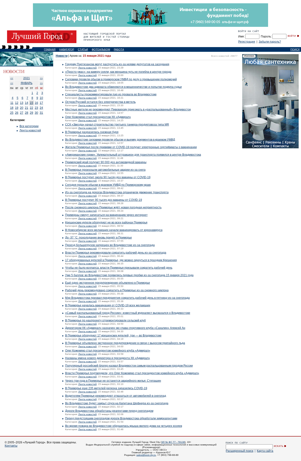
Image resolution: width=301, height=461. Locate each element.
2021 (26, 78)
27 (21, 112)
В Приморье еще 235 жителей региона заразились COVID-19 (106, 388)
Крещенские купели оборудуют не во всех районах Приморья (106, 222)
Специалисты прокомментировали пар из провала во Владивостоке (111, 94)
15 (31, 103)
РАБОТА (119, 49)
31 (41, 112)
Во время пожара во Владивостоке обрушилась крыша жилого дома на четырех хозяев (123, 426)
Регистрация (246, 41)
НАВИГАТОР (66, 49)
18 (11, 107)
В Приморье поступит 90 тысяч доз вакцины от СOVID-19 (103, 200)
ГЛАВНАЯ (49, 49)
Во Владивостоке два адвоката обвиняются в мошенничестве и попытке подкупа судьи (123, 87)
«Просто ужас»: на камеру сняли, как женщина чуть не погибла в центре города (118, 71)
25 (11, 112)
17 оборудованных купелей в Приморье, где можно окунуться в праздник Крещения (121, 260)
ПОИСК (295, 49)
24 (41, 107)
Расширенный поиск (239, 451)
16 (36, 103)
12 (16, 103)
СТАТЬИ (83, 49)
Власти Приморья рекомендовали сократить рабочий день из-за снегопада (115, 252)
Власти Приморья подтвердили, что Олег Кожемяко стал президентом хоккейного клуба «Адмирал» (132, 373)
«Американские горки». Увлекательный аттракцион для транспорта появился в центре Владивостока (133, 154)
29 (31, 112)
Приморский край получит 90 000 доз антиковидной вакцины (106, 162)
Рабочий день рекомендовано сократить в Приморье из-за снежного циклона (117, 290)
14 (26, 103)
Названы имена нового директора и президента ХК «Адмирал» (107, 358)
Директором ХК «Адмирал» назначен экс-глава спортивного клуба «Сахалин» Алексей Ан (125, 328)
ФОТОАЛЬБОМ (101, 49)
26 (16, 112)
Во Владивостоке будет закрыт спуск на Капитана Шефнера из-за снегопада (116, 403)
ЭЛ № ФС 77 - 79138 (173, 442)
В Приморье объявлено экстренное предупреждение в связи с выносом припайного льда (125, 343)
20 (21, 107)
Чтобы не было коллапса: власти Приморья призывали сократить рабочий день (118, 267)
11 (11, 103)
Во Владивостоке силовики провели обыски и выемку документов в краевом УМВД (120, 139)
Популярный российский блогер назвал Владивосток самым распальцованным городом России (129, 365)
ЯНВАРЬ (26, 83)
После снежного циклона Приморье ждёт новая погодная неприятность (113, 207)
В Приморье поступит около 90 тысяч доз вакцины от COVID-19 (107, 177)
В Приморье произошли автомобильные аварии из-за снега (105, 169)
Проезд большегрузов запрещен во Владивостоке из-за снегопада (110, 245)
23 (36, 107)
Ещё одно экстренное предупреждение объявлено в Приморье (107, 282)
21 (26, 107)
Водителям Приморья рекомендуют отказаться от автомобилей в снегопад (115, 395)
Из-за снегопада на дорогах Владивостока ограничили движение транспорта (117, 192)
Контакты (11, 445)
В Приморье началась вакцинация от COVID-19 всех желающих (107, 305)
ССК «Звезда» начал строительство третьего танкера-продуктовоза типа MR (117, 124)
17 (41, 103)
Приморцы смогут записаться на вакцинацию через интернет (106, 215)
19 (16, 107)
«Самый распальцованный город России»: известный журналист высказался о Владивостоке (127, 313)
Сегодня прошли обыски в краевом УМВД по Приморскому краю (108, 184)
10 (41, 98)
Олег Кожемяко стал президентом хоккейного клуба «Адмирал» (107, 350)
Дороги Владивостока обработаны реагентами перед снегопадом (109, 410)
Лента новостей (30, 130)
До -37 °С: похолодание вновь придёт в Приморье (98, 237)
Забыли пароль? (270, 41)
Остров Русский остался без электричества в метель (100, 102)
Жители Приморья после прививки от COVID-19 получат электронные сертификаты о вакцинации (131, 147)
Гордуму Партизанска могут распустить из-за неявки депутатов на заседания (117, 64)
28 (26, 112)
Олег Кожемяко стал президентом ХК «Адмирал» (98, 117)
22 (31, 107)
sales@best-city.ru (146, 455)
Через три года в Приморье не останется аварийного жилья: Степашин (113, 380)
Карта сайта (265, 451)
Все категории (29, 126)
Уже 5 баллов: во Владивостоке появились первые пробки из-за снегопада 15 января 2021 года (129, 275)
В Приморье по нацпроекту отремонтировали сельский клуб (105, 320)
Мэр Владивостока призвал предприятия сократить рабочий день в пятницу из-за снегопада (127, 297)
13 (21, 103)
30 (36, 112)
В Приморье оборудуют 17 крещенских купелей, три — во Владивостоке (113, 335)
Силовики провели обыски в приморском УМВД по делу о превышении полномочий (121, 79)
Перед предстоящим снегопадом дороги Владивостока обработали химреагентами (121, 418)
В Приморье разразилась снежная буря (92, 132)
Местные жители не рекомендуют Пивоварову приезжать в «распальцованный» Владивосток (128, 109)
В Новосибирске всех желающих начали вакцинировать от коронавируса (113, 230)
